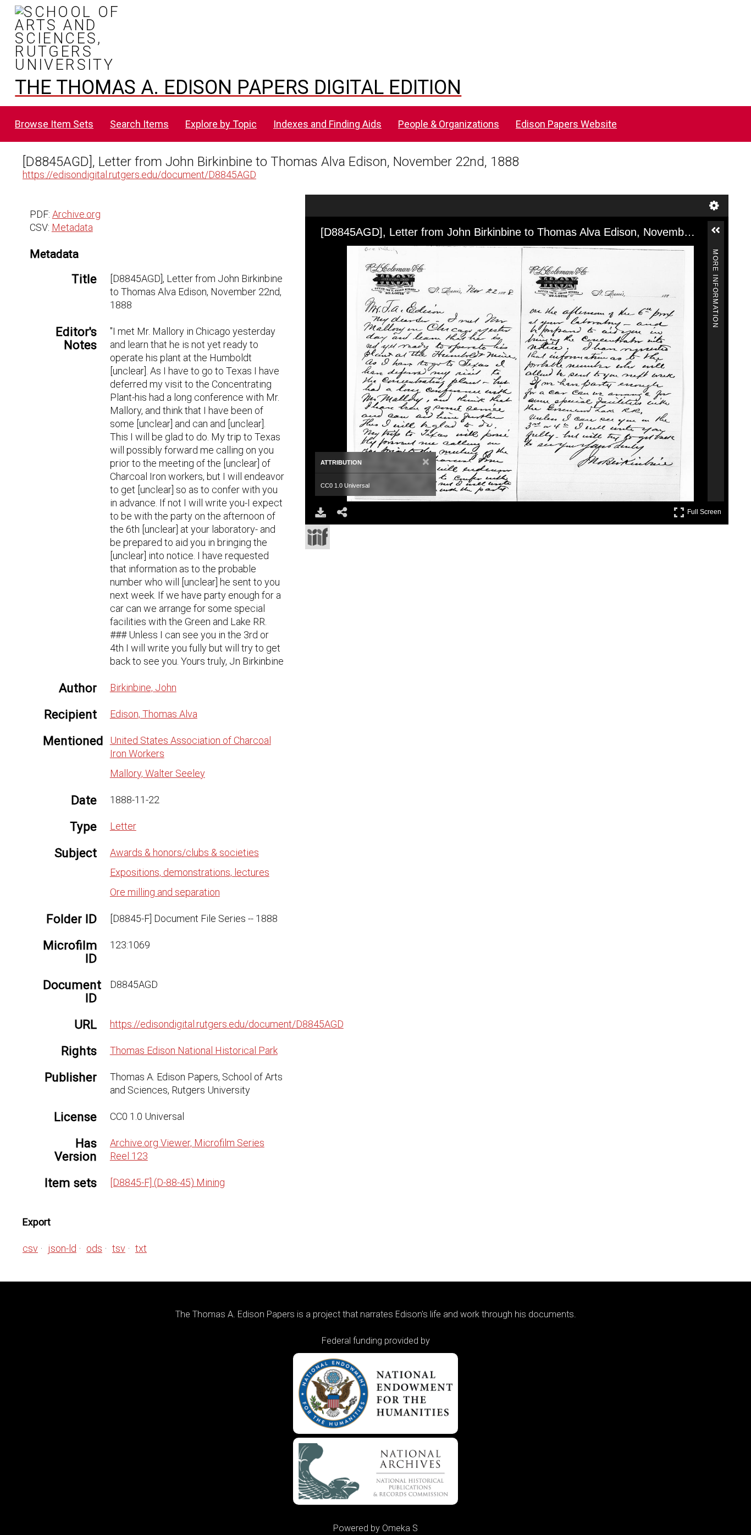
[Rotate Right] (375, 256)
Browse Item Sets (54, 124)
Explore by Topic (221, 124)
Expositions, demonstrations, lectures (189, 872)
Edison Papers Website (566, 124)
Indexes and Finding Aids (327, 124)
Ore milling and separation (165, 892)
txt (141, 1248)
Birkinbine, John (143, 687)
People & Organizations (448, 124)
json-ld (62, 1248)
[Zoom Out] (355, 256)
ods (94, 1248)
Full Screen (705, 510)
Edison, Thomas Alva (153, 714)
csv (30, 1248)
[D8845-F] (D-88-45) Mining (167, 1182)
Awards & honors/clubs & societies (184, 852)
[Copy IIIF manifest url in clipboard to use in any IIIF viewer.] (317, 536)
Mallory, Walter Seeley (157, 773)
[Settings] (714, 206)
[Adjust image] (395, 256)
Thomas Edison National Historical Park (194, 1050)
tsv (118, 1248)
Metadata (72, 227)
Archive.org (76, 214)
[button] (720, 235)
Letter (123, 826)
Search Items (139, 124)
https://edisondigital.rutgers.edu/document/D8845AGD (139, 174)
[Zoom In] (335, 256)
